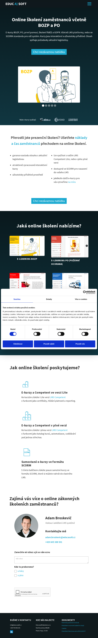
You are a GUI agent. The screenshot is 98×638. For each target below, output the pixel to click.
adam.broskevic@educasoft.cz (60, 537)
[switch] (37, 334)
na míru (72, 181)
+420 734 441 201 (15, 628)
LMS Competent (58, 397)
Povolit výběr (49, 344)
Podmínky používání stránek (70, 622)
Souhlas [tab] (17, 299)
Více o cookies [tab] (81, 299)
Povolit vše (80, 344)
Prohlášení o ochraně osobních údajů (73, 625)
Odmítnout (17, 344)
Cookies (64, 628)
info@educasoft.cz (16, 625)
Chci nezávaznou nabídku (49, 52)
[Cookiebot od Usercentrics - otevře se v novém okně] (84, 292)
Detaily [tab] (49, 299)
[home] (16, 4)
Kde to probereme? (24, 566)
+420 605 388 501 (53, 542)
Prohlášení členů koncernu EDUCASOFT (74, 631)
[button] (89, 4)
